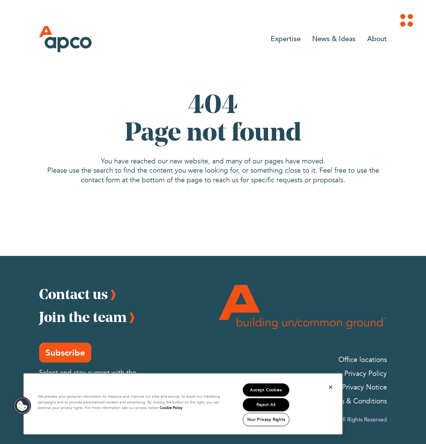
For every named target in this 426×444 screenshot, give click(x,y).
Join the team (83, 316)
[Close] (330, 387)
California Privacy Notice (349, 387)
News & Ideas (334, 38)
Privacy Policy (365, 374)
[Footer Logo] (303, 307)
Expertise (286, 38)
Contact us (73, 293)
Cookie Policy (171, 407)
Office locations (362, 360)
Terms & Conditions (356, 401)
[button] (22, 405)
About (377, 38)
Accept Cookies (266, 390)
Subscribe (65, 352)
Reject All (266, 404)
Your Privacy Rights (266, 419)
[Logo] (65, 39)
